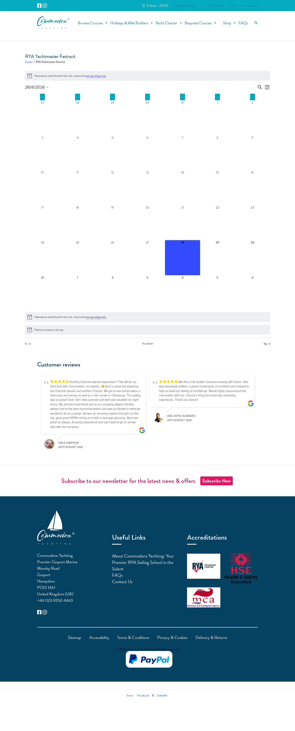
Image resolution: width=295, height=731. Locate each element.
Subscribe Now (216, 480)
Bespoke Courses (198, 23)
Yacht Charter (166, 23)
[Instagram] (45, 5)
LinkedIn (162, 695)
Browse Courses (90, 23)
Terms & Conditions (133, 637)
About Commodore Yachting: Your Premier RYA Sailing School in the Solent (143, 562)
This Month (147, 343)
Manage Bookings (185, 5)
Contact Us (250, 5)
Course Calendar (213, 5)
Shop (227, 23)
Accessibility (99, 637)
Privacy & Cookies (172, 637)
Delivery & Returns (211, 637)
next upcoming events (95, 76)
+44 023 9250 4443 (55, 600)
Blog (234, 5)
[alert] (147, 76)
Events (29, 62)
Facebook (143, 695)
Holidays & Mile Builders (129, 23)
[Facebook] (39, 5)
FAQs (243, 23)
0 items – (157, 5)
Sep (265, 343)
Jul (29, 343)
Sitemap (74, 637)
